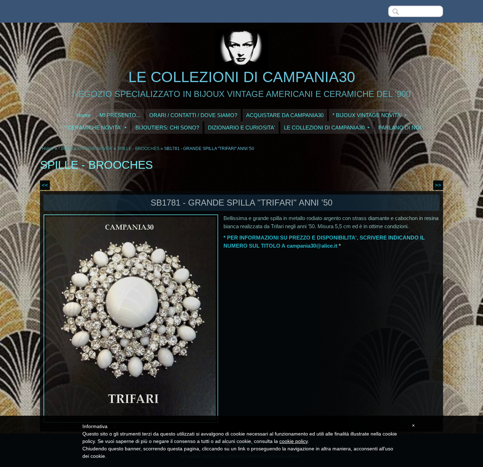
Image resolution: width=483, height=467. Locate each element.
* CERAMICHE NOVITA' (93, 128)
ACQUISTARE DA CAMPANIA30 (285, 115)
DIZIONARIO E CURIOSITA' (241, 128)
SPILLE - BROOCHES (138, 148)
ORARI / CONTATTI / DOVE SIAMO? (193, 115)
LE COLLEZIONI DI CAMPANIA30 (241, 77)
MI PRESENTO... (119, 115)
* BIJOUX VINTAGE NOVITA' (367, 115)
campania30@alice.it (312, 246)
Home (83, 115)
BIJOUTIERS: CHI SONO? (167, 128)
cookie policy (293, 441)
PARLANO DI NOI (399, 128)
